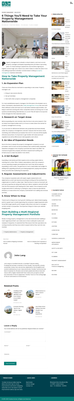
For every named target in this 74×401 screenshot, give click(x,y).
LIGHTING (54, 226)
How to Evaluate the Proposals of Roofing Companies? (36, 242)
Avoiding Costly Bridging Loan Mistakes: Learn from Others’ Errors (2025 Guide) (18, 295)
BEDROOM (55, 210)
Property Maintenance (10, 232)
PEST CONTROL (56, 196)
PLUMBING (55, 256)
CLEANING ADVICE (57, 194)
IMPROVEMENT (56, 242)
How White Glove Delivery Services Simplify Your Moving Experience (40, 310)
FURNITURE (55, 234)
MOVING (54, 270)
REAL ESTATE (17, 12)
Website (6, 354)
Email (28, 345)
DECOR (54, 214)
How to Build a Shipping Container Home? (13, 242)
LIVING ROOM (55, 230)
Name (6, 345)
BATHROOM (55, 206)
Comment (7, 332)
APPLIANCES (55, 244)
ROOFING (54, 274)
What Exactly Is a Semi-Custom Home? (40, 292)
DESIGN (54, 204)
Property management (27, 232)
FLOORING (55, 218)
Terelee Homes (13, 399)
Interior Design (30, 384)
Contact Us (29, 386)
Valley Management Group (31, 105)
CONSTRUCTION (56, 200)
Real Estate (29, 382)
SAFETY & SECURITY (57, 248)
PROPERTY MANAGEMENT (8, 12)
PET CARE (54, 252)
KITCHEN (54, 222)
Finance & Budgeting (58, 266)
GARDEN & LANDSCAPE (58, 238)
